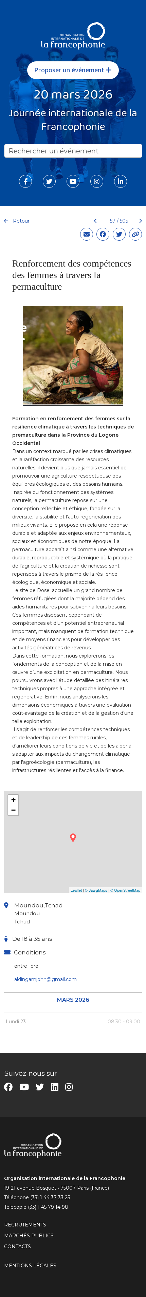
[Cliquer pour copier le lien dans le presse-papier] (135, 234)
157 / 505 (118, 221)
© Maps (96, 890)
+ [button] (13, 800)
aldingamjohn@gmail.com (45, 979)
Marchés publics (29, 1236)
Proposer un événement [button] (70, 70)
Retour (21, 221)
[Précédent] (96, 221)
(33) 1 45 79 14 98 (48, 1207)
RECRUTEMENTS (25, 1225)
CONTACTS (17, 1246)
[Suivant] (137, 221)
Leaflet (76, 890)
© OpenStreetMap (125, 890)
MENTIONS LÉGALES (30, 1266)
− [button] (13, 810)
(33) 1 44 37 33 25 (50, 1197)
